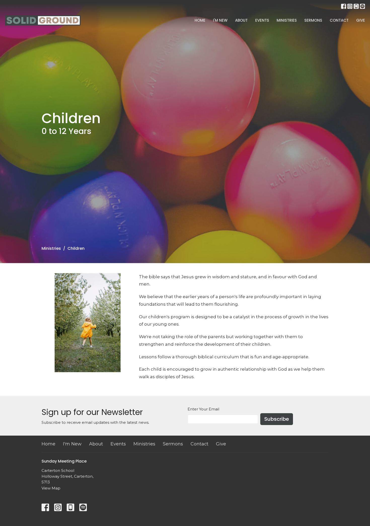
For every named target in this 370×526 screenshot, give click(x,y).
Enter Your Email (203, 409)
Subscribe (276, 419)
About (241, 20)
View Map (51, 488)
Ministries (287, 20)
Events (262, 20)
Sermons (313, 20)
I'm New (220, 20)
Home (200, 20)
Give (360, 20)
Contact (339, 20)
